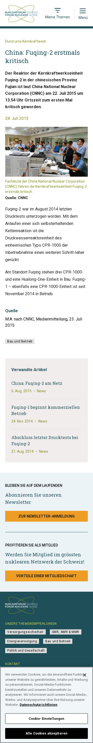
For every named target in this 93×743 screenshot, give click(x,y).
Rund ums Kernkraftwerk (25, 41)
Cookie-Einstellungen (47, 719)
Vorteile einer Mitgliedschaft (46, 576)
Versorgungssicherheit (25, 632)
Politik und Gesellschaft (26, 650)
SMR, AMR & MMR (65, 632)
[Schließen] (84, 675)
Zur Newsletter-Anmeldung (46, 516)
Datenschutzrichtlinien (38, 705)
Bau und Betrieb (19, 341)
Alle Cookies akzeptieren (46, 733)
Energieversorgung (22, 641)
